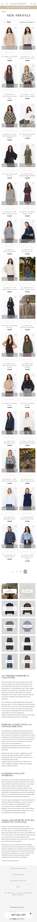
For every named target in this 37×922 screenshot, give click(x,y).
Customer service (18, 880)
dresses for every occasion (10, 745)
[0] (31, 4)
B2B (18, 886)
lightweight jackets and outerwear (15, 810)
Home (4, 11)
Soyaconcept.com (18, 868)
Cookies (12, 907)
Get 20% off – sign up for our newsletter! (17, 893)
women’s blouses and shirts (10, 715)
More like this (9, 52)
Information (18, 874)
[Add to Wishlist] (15, 28)
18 (21, 571)
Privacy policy (19, 907)
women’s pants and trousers (11, 761)
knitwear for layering (16, 794)
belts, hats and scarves (9, 839)
